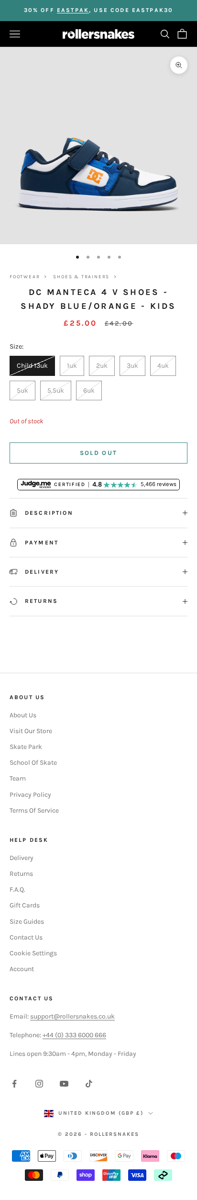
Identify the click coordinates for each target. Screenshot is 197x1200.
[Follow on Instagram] (39, 1083)
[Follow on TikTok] (89, 1083)
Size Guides (27, 921)
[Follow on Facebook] (14, 1083)
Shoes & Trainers (81, 277)
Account (22, 969)
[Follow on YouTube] (64, 1083)
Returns (21, 874)
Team (18, 778)
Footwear (25, 277)
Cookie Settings (33, 953)
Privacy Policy (30, 795)
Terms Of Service (34, 810)
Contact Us (26, 937)
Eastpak (73, 10)
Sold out (99, 452)
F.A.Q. (17, 889)
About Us (23, 715)
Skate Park (26, 747)
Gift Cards (25, 905)
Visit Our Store (31, 731)
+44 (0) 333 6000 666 (74, 1035)
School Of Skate (33, 762)
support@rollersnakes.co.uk (72, 1016)
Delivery (21, 858)
